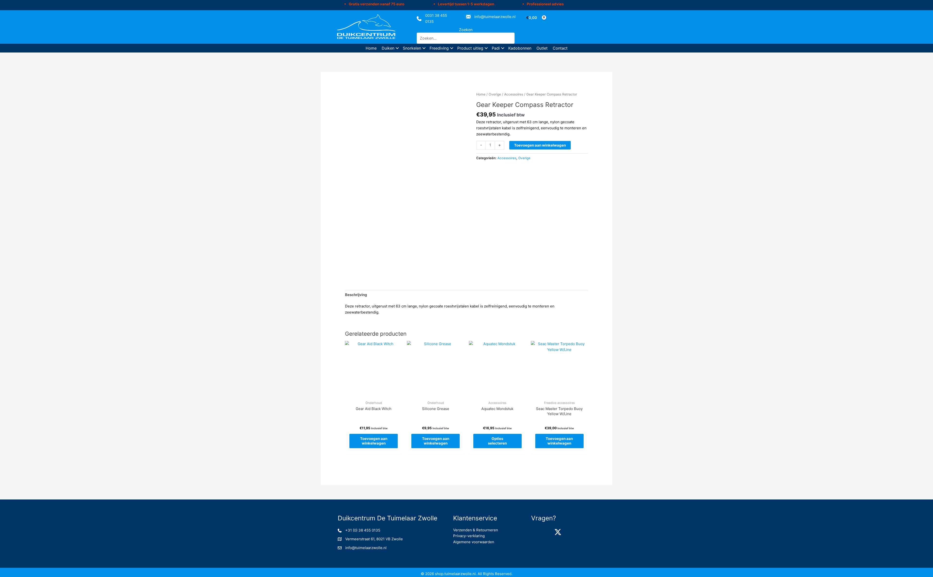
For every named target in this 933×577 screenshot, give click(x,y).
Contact (560, 48)
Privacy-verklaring (469, 535)
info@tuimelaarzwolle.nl (495, 16)
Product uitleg (470, 48)
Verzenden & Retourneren (475, 530)
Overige (495, 94)
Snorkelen (412, 48)
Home (371, 48)
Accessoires (513, 94)
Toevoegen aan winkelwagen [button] (373, 441)
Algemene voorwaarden (473, 542)
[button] (397, 48)
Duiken (388, 48)
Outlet (542, 48)
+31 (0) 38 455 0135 (362, 530)
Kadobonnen (519, 48)
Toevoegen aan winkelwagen (540, 145)
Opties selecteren (497, 441)
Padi (496, 48)
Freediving (439, 48)
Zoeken (466, 29)
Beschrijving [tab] (356, 294)
